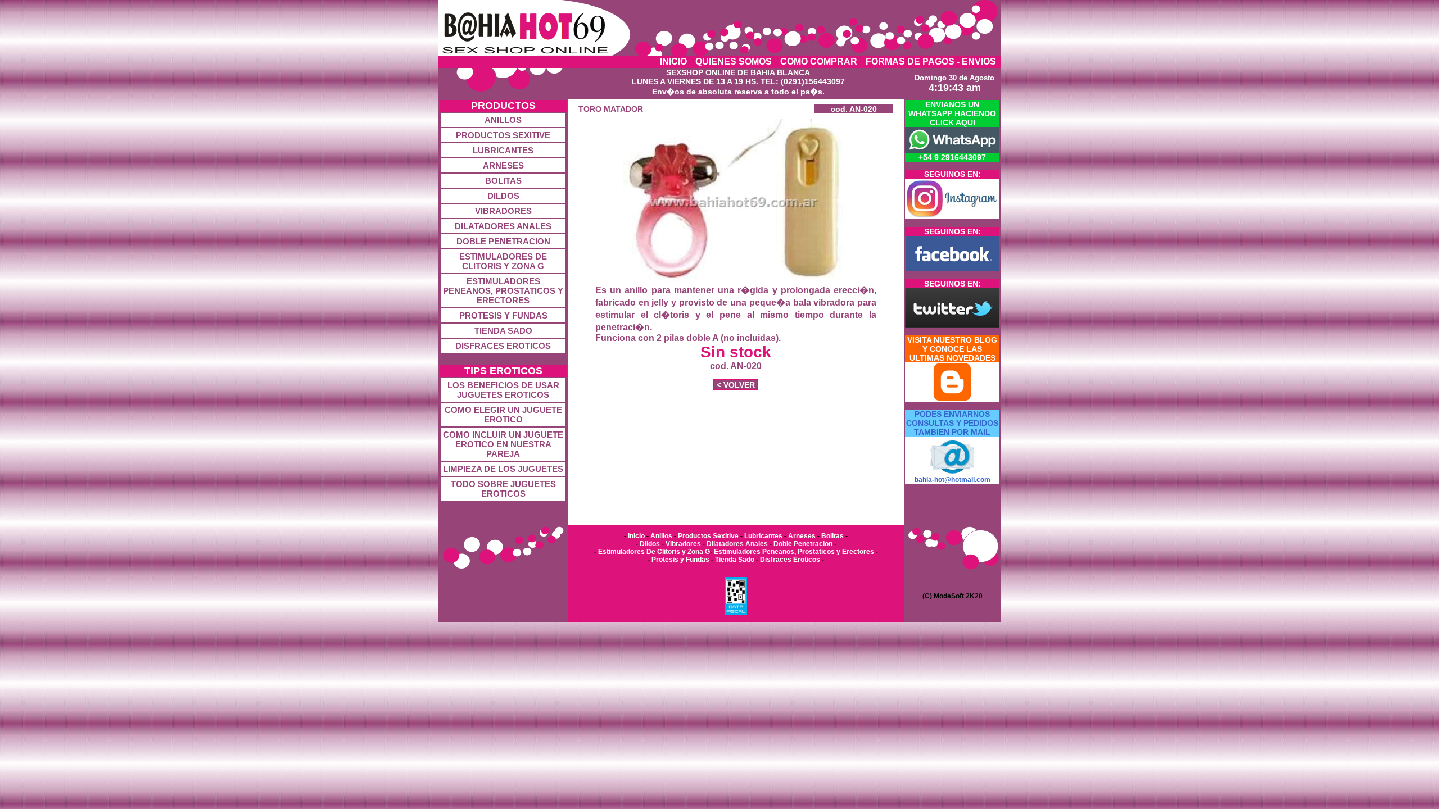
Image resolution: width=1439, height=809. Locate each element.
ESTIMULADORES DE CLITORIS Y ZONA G (503, 261)
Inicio (635, 536)
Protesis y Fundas (680, 559)
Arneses (802, 536)
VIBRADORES (503, 211)
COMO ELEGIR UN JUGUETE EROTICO (503, 414)
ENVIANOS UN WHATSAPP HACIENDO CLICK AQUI (952, 113)
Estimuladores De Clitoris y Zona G (653, 552)
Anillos (662, 536)
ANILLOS (503, 120)
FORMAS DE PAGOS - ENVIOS (931, 61)
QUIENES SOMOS (733, 61)
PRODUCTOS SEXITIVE (503, 135)
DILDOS (503, 196)
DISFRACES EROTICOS (503, 346)
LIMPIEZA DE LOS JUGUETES (503, 469)
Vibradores (683, 544)
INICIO (673, 61)
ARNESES (503, 165)
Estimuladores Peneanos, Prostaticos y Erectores (794, 552)
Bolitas (832, 536)
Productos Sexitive (708, 536)
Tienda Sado (734, 559)
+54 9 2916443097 (952, 157)
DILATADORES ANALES (503, 226)
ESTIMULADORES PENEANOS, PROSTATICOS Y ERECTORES (503, 290)
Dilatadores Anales (737, 544)
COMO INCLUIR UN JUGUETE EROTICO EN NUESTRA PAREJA (503, 444)
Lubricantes (763, 536)
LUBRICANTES (503, 150)
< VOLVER (736, 384)
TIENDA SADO (503, 330)
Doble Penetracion (802, 544)
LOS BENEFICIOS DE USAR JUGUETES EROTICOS (503, 389)
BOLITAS (503, 180)
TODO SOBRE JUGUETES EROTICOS (503, 488)
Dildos (650, 544)
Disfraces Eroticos (789, 559)
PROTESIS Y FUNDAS (503, 315)
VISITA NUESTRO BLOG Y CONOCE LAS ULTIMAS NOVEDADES (952, 348)
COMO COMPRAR (818, 61)
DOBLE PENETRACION (503, 241)
